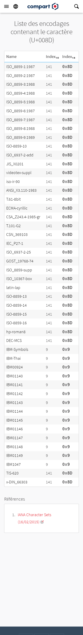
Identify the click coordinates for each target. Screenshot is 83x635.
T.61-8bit (13, 199)
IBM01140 (14, 376)
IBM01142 (14, 393)
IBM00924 (14, 367)
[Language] (15, 6)
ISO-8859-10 (16, 146)
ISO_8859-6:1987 (20, 110)
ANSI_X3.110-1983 (21, 190)
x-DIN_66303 (16, 482)
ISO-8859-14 (16, 305)
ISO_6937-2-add (19, 155)
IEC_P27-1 (14, 243)
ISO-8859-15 (16, 314)
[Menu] (6, 6)
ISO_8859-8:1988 (20, 128)
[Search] (76, 6)
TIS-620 (12, 473)
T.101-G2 (13, 225)
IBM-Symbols (17, 349)
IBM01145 (14, 420)
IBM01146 (14, 428)
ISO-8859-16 (16, 322)
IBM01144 (14, 411)
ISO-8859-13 (16, 296)
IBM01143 (14, 402)
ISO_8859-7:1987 (20, 119)
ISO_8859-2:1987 (20, 75)
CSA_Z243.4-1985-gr (23, 216)
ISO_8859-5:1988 (20, 101)
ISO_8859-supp (19, 270)
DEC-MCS (14, 340)
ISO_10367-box (19, 278)
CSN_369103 (17, 234)
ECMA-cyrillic (16, 208)
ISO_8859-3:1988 (20, 84)
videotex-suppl (18, 172)
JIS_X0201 (15, 163)
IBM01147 (14, 437)
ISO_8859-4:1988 (20, 93)
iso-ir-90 (13, 181)
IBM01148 (14, 446)
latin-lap (13, 287)
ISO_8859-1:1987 (20, 66)
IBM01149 (14, 455)
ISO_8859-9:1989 (20, 137)
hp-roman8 (16, 331)
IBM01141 (14, 384)
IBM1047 (13, 464)
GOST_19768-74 (19, 261)
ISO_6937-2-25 (18, 252)
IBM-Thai (13, 358)
